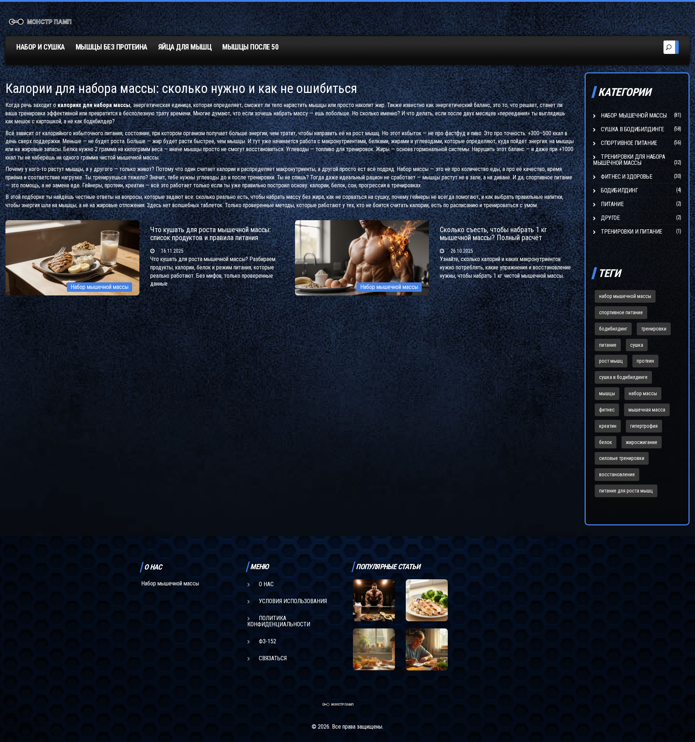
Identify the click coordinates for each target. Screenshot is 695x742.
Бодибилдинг (619, 190)
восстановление (617, 474)
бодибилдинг (613, 329)
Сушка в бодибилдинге (632, 129)
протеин (645, 361)
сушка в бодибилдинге (623, 377)
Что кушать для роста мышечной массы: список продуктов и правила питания (210, 233)
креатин (607, 426)
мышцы (607, 393)
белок (605, 442)
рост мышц (611, 361)
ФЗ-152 (267, 641)
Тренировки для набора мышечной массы (629, 159)
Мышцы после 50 (250, 47)
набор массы (643, 393)
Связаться (273, 658)
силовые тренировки (621, 458)
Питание (612, 204)
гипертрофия (644, 426)
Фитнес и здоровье (626, 176)
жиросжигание (641, 442)
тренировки (653, 329)
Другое (610, 217)
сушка (636, 345)
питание (607, 345)
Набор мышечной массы (100, 286)
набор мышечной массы (625, 296)
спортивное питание (621, 312)
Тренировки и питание (631, 231)
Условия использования (293, 601)
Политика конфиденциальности (278, 621)
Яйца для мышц (185, 47)
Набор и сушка (40, 47)
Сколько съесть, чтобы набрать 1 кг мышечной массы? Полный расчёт (493, 233)
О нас (266, 584)
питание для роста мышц (626, 491)
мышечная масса (646, 410)
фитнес (607, 410)
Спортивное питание (629, 143)
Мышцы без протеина (111, 47)
